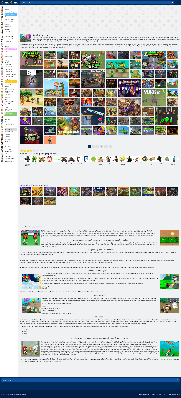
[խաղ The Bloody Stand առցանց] (160, 74)
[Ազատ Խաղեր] (9, 2)
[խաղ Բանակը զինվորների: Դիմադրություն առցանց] (56, 88)
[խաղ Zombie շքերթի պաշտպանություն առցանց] (148, 121)
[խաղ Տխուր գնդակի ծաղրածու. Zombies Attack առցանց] (123, 191)
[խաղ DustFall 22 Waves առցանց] (99, 102)
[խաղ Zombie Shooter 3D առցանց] (111, 83)
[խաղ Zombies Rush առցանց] (148, 83)
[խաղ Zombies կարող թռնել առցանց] (172, 55)
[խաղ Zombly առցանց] (25, 191)
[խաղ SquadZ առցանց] (86, 102)
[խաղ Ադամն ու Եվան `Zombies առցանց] (50, 64)
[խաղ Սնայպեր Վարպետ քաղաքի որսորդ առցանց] (135, 121)
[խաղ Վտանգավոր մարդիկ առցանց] (62, 191)
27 (106, 146)
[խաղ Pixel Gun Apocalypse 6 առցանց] (160, 83)
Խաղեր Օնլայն (156, 394)
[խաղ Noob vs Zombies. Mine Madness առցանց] (111, 191)
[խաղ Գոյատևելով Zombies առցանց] (111, 130)
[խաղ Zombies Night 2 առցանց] (74, 83)
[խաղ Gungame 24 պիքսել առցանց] (123, 55)
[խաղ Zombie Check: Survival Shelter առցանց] (50, 102)
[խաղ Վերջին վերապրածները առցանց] (74, 55)
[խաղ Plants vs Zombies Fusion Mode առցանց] (68, 126)
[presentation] (21, 159)
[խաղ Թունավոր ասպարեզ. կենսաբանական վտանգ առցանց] (50, 121)
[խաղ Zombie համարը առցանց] (148, 130)
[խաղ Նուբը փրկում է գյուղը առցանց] (172, 64)
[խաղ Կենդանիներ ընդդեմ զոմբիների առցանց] (172, 93)
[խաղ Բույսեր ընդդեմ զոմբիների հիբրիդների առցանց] (111, 93)
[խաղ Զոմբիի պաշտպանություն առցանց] (25, 201)
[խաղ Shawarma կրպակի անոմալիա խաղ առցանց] (148, 74)
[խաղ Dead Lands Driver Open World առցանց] (93, 79)
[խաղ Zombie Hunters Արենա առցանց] (50, 130)
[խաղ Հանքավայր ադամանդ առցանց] (74, 191)
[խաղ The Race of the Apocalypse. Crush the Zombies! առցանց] (160, 191)
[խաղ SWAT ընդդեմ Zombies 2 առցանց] (172, 74)
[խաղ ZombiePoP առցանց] (50, 111)
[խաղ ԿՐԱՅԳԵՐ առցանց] (37, 201)
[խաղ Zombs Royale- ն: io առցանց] (93, 60)
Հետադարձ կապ (174, 394)
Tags (165, 394)
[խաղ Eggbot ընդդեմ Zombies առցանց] (37, 121)
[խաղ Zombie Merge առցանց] (25, 121)
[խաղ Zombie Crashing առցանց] (166, 116)
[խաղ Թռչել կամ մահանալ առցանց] (50, 74)
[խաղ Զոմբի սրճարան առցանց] (86, 191)
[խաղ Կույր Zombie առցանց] (123, 130)
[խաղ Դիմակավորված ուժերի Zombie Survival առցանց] (135, 55)
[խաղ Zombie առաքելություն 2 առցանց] (74, 64)
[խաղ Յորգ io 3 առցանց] (154, 97)
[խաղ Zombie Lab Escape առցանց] (172, 191)
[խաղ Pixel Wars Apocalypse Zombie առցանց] (111, 55)
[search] (172, 2)
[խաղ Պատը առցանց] (37, 111)
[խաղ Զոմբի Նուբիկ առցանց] (172, 83)
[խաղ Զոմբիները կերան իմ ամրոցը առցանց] (99, 191)
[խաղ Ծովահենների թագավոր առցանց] (111, 111)
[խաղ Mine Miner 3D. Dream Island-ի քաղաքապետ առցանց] (99, 93)
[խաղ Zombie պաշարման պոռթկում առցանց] (123, 121)
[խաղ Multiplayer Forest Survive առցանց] (50, 201)
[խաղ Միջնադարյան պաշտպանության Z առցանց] (62, 64)
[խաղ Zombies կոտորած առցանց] (31, 135)
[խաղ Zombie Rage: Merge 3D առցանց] (62, 74)
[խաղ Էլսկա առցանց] (31, 79)
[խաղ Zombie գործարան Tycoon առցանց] (160, 130)
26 (101, 146)
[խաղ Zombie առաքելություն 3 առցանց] (31, 60)
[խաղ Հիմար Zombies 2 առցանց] (74, 74)
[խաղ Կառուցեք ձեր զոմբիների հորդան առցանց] (148, 111)
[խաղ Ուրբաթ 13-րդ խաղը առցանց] (74, 93)
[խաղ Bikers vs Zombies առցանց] (86, 93)
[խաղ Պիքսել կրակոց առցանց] (50, 140)
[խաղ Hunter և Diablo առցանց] (129, 88)
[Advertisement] (60, 19)
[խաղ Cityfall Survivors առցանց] (50, 191)
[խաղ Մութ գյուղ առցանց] (172, 130)
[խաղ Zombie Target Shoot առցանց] (86, 130)
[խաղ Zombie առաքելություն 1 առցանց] (50, 55)
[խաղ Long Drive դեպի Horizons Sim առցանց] (129, 107)
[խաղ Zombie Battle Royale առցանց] (37, 191)
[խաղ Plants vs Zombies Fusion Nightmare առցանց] (68, 107)
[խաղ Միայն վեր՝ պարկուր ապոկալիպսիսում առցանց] (111, 102)
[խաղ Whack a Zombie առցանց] (99, 130)
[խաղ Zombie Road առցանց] (135, 191)
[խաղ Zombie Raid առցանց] (111, 121)
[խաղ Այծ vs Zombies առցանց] (135, 130)
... (97, 146)
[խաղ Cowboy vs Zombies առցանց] (25, 111)
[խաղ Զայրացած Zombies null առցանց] (93, 116)
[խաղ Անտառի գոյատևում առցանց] (62, 55)
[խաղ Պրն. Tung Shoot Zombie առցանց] (31, 97)
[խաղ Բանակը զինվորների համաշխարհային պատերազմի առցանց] (117, 69)
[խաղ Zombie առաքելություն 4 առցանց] (154, 60)
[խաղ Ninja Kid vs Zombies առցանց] (135, 64)
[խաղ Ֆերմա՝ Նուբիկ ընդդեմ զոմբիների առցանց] (135, 74)
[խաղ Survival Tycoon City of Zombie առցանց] (172, 102)
